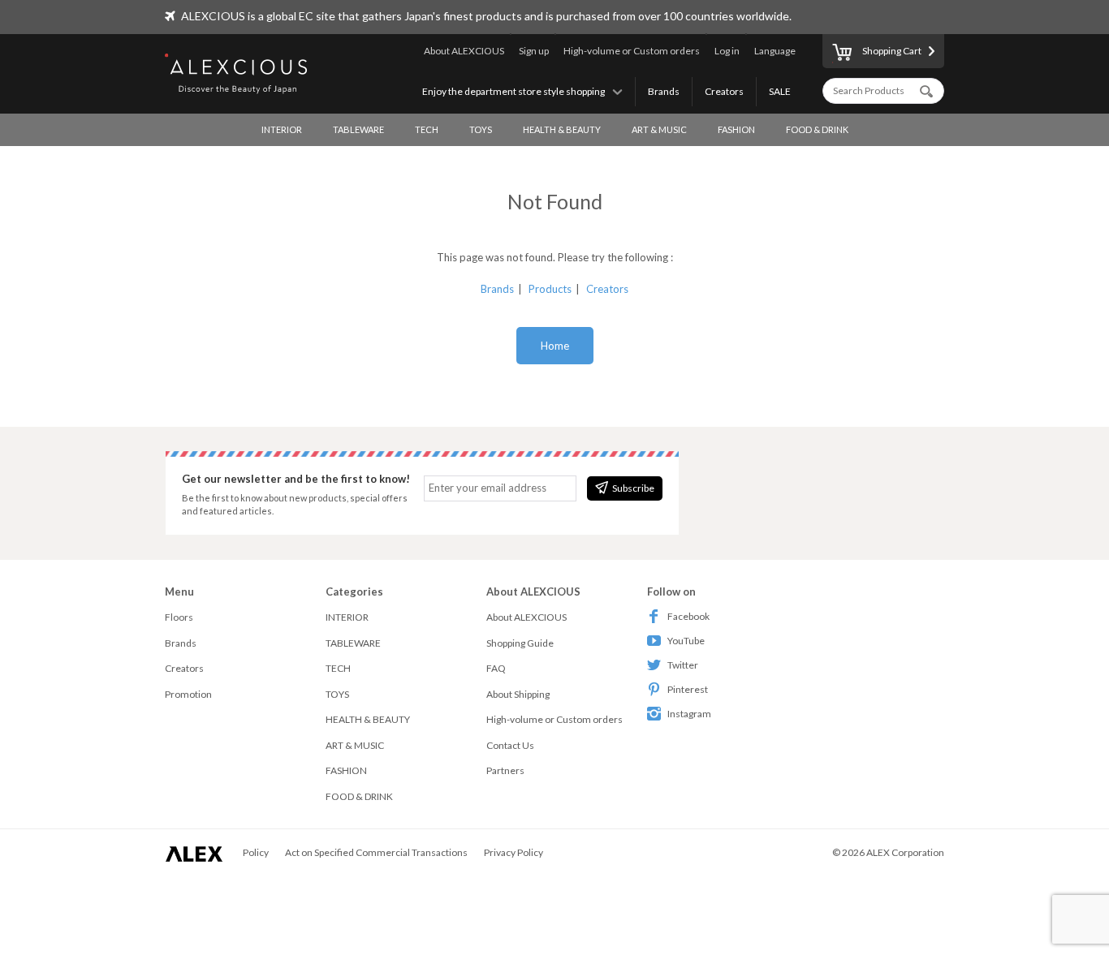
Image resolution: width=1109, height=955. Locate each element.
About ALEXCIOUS (464, 51)
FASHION (736, 129)
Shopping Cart (891, 51)
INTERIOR (281, 129)
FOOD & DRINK (817, 129)
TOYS (480, 129)
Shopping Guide (520, 643)
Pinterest (687, 689)
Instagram (689, 714)
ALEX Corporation (905, 852)
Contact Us (510, 745)
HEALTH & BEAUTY (562, 129)
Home (555, 345)
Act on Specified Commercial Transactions (376, 852)
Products (550, 288)
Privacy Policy (513, 852)
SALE (780, 91)
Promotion (188, 694)
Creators (724, 91)
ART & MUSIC (659, 129)
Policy (256, 852)
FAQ (496, 668)
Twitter (682, 665)
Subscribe (633, 488)
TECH (426, 129)
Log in (727, 51)
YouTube (686, 641)
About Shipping (518, 694)
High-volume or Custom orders (631, 51)
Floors (179, 617)
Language (775, 51)
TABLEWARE (358, 129)
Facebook (688, 616)
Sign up (534, 51)
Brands (664, 91)
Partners (505, 770)
